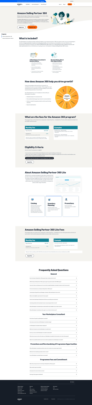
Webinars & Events (32, 390)
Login (54, 387)
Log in (72, 1)
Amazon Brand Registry (44, 389)
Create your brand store (44, 387)
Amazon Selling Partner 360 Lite (7, 38)
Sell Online (27, 4)
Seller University (32, 389)
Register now (32, 27)
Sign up (70, 4)
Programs (4, 34)
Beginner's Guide (20, 387)
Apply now (21, 27)
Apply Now (29, 162)
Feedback (72, 381)
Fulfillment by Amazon (21, 390)
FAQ (30, 387)
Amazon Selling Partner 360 (7, 36)
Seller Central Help (55, 389)
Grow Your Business (35, 4)
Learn (60, 4)
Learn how (42, 1)
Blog (64, 4)
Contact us (31, 393)
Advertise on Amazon (44, 390)
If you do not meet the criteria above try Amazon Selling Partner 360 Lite (39, 158)
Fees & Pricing (43, 4)
